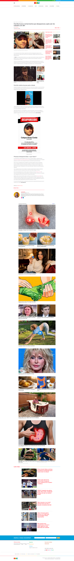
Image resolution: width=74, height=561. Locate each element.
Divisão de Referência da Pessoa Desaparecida (22, 159)
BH (20, 543)
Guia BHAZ (26, 544)
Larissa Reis (16, 27)
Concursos (35, 547)
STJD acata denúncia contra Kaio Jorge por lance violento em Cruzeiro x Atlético (44, 481)
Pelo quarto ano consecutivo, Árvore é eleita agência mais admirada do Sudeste (43, 525)
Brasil (24, 543)
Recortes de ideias (48, 542)
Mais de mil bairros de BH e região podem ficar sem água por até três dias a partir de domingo (48, 36)
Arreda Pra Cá (19, 544)
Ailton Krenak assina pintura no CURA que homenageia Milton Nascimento (43, 515)
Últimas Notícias (15, 544)
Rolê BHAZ (17, 544)
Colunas (30, 546)
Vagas (30, 547)
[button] (55, 27)
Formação (32, 547)
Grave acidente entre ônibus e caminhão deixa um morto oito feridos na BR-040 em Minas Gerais (48, 57)
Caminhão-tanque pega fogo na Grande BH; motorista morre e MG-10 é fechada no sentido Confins (48, 52)
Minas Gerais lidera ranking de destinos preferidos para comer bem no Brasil (44, 470)
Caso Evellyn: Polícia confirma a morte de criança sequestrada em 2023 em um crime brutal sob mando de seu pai (48, 41)
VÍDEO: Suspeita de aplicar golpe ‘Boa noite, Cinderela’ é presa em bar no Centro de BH (44, 492)
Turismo (28, 543)
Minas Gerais (22, 544)
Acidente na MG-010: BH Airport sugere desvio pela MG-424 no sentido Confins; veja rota (48, 47)
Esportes (31, 542)
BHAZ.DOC (47, 543)
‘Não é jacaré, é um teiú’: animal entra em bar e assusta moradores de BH (44, 504)
